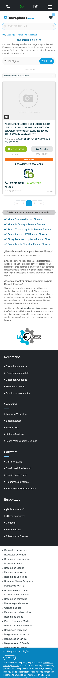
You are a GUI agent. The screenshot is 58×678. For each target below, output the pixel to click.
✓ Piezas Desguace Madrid (16, 621)
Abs (27, 35)
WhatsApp (35, 182)
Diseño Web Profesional (18, 468)
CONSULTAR (18, 149)
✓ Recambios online (12, 616)
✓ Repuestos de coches (14, 550)
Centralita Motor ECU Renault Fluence (27, 234)
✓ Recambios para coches (15, 559)
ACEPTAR (10, 657)
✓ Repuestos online (12, 563)
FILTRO (48, 61)
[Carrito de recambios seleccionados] (51, 18)
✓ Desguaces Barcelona (14, 630)
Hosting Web (12, 427)
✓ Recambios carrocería (14, 599)
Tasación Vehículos (16, 414)
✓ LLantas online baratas (15, 594)
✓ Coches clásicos (11, 607)
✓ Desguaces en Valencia (15, 634)
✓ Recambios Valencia (14, 572)
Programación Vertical (17, 482)
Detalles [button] (44, 149)
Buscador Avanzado (16, 379)
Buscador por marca (16, 366)
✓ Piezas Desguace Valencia (17, 625)
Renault (33, 35)
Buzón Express (13, 420)
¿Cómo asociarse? (15, 516)
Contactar (11, 522)
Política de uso (13, 529)
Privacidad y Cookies (17, 536)
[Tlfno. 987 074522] (8, 6)
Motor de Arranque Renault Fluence (26, 224)
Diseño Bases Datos (16, 475)
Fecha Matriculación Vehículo (21, 441)
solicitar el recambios (29, 308)
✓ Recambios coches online (16, 612)
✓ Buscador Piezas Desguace (17, 581)
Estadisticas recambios (18, 393)
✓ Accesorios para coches (15, 590)
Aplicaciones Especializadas (21, 488)
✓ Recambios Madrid (13, 568)
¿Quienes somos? (15, 509)
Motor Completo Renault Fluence (25, 219)
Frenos (20, 35)
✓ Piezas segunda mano (15, 603)
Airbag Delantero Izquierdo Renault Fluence (30, 239)
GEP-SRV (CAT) (14, 461)
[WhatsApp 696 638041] (22, 6)
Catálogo (11, 35)
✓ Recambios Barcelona (14, 576)
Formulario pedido (15, 386)
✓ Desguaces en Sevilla (14, 639)
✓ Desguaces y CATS (13, 585)
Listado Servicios (15, 434)
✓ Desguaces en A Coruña (15, 643)
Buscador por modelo (17, 373)
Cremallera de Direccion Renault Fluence (29, 244)
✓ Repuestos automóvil (14, 554)
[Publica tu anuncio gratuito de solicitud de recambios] (35, 6)
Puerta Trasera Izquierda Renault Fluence (29, 229)
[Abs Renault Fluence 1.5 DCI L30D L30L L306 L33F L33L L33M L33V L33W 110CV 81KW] (29, 100)
